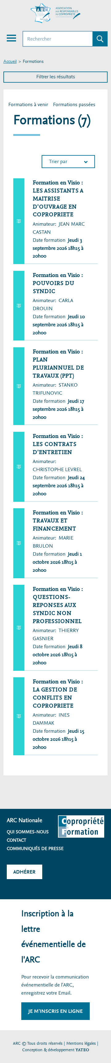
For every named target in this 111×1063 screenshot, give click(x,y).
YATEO (82, 1049)
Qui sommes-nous (28, 832)
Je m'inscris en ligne (55, 1011)
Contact (16, 840)
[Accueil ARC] (55, 13)
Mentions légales (81, 1043)
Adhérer (24, 872)
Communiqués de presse (35, 848)
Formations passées (74, 104)
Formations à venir (28, 105)
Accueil (10, 62)
